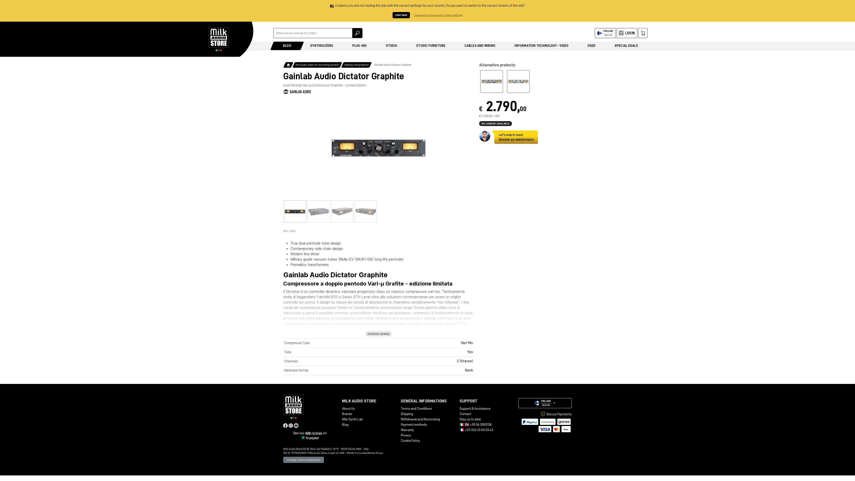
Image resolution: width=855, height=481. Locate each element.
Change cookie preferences (303, 460)
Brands (347, 414)
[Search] (357, 33)
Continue (401, 15)
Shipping (407, 414)
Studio (391, 45)
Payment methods (414, 424)
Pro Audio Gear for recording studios (317, 64)
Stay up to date (470, 419)
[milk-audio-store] (219, 39)
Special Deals (626, 45)
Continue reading (378, 333)
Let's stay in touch (516, 137)
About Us (348, 408)
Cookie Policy (410, 440)
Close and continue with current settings (438, 15)
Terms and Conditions (416, 408)
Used (592, 45)
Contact (465, 414)
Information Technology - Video (541, 45)
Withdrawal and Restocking (420, 419)
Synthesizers (321, 45)
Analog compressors (356, 64)
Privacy (406, 435)
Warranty (407, 430)
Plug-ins (359, 45)
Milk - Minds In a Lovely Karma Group (361, 453)
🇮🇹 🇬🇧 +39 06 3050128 (476, 424)
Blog (287, 45)
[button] (545, 403)
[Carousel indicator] (295, 211)
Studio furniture (430, 45)
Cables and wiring (479, 45)
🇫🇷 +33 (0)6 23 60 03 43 (476, 430)
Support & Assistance (475, 408)
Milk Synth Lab (352, 419)
